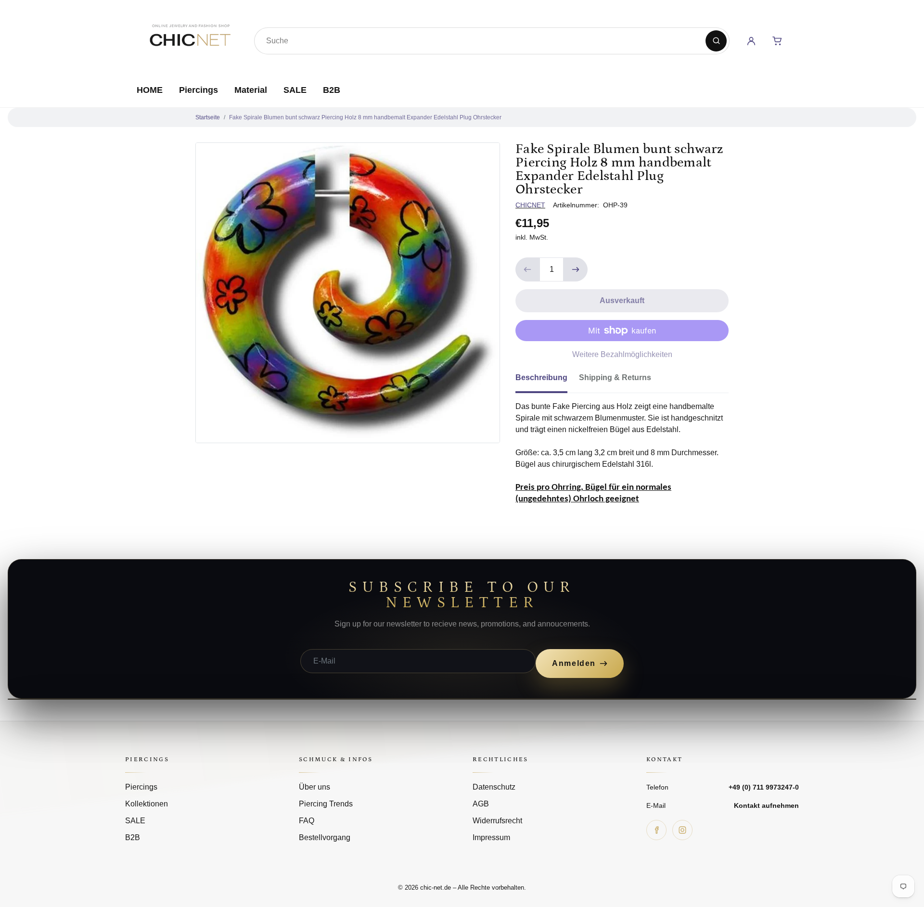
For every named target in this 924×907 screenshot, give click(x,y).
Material (250, 90)
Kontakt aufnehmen (766, 805)
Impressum (491, 837)
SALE (295, 90)
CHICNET (530, 205)
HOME (150, 90)
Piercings (198, 90)
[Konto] (751, 41)
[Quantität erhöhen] (576, 269)
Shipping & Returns (615, 377)
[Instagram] (682, 830)
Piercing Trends (326, 804)
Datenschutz (494, 787)
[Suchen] (716, 40)
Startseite (207, 117)
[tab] (547, 380)
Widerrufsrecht (497, 821)
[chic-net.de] (190, 39)
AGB (481, 804)
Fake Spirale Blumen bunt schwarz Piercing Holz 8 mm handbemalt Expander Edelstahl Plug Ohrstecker (365, 117)
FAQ (306, 821)
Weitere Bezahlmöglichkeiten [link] (622, 354)
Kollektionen (146, 804)
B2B (331, 90)
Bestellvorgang (324, 837)
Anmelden (574, 663)
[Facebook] (656, 830)
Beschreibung (541, 377)
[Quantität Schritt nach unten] (527, 269)
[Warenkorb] (777, 41)
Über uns (314, 787)
